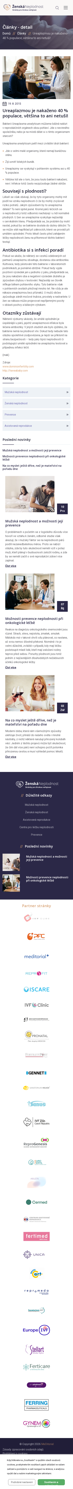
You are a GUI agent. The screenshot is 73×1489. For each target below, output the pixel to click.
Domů (7, 33)
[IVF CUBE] (36, 917)
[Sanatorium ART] (36, 1310)
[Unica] (36, 1255)
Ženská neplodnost (16, 403)
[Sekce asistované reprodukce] (36, 1020)
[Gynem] (36, 1424)
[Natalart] (36, 1273)
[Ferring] (36, 1405)
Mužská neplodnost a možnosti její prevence (32, 450)
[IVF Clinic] (36, 1005)
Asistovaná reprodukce (18, 425)
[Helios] (36, 1088)
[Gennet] (36, 1072)
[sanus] (36, 1103)
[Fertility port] (36, 1055)
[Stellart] (36, 1349)
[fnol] (36, 1219)
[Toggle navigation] (65, 7)
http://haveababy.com (15, 370)
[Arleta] (36, 1182)
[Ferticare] (36, 1367)
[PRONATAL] (36, 1036)
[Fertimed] (36, 1236)
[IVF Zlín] (36, 1122)
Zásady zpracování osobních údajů (23, 1449)
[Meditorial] (36, 956)
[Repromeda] (36, 1292)
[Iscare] (36, 989)
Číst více (10, 566)
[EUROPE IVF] (36, 1330)
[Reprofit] (36, 973)
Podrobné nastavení (22, 1482)
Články (21, 33)
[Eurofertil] (36, 1162)
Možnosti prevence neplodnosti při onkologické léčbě (34, 457)
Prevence (10, 414)
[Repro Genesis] (36, 1142)
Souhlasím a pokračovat (51, 1483)
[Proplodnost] (36, 1385)
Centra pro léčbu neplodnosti (37, 827)
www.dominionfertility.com (18, 366)
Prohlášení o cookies (15, 1453)
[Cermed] (36, 1202)
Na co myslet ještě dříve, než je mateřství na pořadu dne (32, 467)
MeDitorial (47, 1444)
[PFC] (36, 936)
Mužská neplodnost (16, 392)
